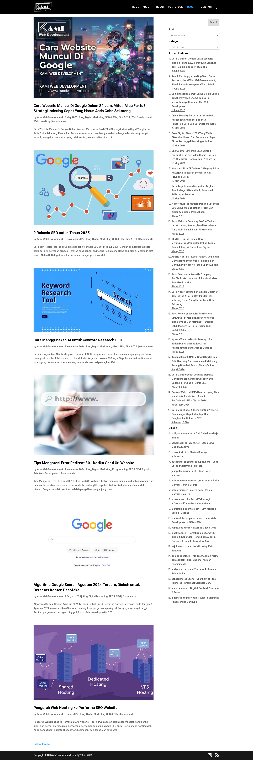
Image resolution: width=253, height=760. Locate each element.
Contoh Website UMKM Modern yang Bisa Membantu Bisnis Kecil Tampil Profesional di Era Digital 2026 (195, 396)
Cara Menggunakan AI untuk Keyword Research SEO (78, 340)
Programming (120, 469)
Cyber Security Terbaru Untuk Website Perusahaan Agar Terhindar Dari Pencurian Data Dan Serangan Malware (193, 119)
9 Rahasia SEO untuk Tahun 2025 (62, 233)
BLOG (190, 7)
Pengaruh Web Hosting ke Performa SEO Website (76, 707)
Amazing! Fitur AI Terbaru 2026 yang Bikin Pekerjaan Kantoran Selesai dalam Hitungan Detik (195, 172)
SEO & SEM (111, 117)
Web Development (141, 117)
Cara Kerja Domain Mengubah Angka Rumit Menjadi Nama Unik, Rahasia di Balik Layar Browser (192, 190)
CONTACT (207, 7)
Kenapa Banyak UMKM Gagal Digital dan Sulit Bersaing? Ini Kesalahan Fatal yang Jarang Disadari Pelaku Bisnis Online (194, 361)
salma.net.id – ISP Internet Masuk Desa (193, 527)
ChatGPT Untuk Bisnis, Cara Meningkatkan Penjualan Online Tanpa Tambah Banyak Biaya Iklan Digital (193, 243)
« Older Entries (42, 744)
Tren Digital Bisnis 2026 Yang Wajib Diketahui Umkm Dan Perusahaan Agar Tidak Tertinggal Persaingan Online (193, 137)
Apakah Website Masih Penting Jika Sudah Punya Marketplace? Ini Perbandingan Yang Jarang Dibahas (191, 343)
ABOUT (147, 7)
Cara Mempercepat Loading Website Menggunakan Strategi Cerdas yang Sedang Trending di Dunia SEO (192, 378)
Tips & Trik (124, 117)
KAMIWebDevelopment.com (61, 755)
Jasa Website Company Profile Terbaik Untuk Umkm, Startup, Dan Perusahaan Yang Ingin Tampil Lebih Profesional (193, 225)
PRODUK (160, 7)
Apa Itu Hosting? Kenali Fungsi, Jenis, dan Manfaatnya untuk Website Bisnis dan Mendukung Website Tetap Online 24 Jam (195, 260)
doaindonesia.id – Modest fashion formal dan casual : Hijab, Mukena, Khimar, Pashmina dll (195, 560)
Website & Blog (42, 121)
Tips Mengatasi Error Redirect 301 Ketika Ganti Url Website (84, 463)
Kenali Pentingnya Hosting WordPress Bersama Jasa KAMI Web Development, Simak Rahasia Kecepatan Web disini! (193, 80)
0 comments (59, 121)
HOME (135, 7)
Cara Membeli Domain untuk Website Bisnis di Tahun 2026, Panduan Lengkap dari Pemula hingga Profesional (193, 62)
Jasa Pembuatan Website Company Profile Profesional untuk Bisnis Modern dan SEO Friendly (194, 278)
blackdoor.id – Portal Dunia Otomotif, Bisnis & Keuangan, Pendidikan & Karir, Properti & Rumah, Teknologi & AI (193, 537)
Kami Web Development (50, 117)
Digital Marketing (94, 117)
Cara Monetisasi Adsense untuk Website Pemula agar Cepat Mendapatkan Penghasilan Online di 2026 (194, 414)
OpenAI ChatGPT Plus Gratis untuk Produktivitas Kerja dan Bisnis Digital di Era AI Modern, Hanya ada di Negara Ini (194, 155)
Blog (81, 117)
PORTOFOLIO (175, 7)
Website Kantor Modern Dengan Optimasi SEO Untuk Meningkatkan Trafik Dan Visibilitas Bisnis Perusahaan (195, 207)
